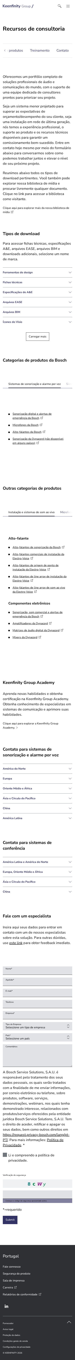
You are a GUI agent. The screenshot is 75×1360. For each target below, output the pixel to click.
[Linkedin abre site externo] (6, 1306)
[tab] (34, 384)
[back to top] (69, 1322)
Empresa (10, 1013)
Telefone (10, 1002)
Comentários (11, 1046)
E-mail (9, 991)
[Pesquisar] (59, 6)
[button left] (6, 50)
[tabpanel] (37, 430)
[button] (37, 272)
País (8, 1035)
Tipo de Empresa (13, 1024)
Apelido (10, 979)
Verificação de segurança (14, 1175)
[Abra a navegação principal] (68, 6)
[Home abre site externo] (18, 6)
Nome (9, 968)
